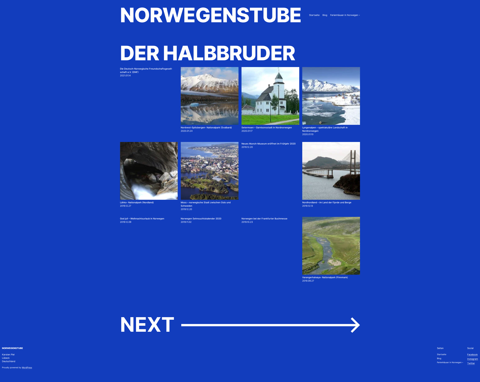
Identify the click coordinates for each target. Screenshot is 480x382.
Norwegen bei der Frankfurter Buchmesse (264, 218)
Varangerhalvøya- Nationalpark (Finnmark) (325, 277)
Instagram (472, 359)
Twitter (471, 363)
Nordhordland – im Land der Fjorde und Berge (326, 202)
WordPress (27, 367)
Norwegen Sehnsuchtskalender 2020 (201, 218)
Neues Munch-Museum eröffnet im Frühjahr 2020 (269, 143)
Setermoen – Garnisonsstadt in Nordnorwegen (267, 127)
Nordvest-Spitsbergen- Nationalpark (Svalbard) (206, 127)
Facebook (472, 354)
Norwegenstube (210, 15)
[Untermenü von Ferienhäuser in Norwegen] (359, 15)
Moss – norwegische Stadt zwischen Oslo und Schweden (206, 204)
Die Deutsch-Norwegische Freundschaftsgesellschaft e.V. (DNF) (146, 70)
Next (240, 324)
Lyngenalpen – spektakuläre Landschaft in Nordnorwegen (325, 129)
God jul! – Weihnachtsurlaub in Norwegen (142, 218)
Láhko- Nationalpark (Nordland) (137, 202)
